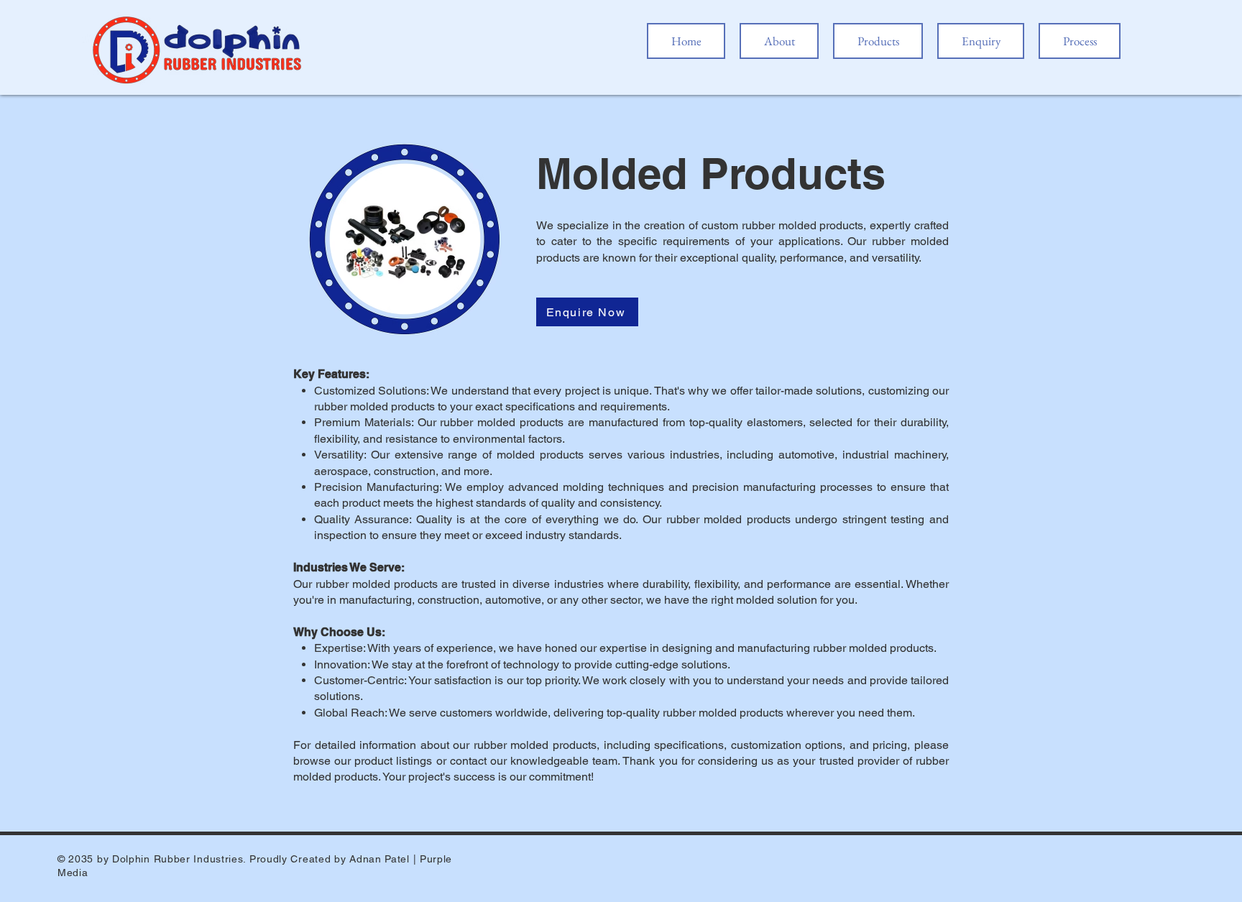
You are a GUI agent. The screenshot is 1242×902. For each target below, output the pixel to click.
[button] (878, 41)
